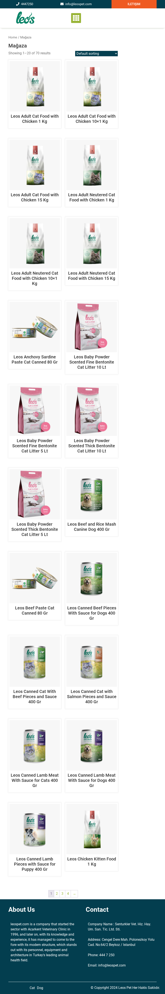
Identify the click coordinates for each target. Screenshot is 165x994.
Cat (32, 988)
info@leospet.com (78, 4)
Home (12, 37)
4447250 (27, 4)
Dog (40, 988)
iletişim (134, 4)
